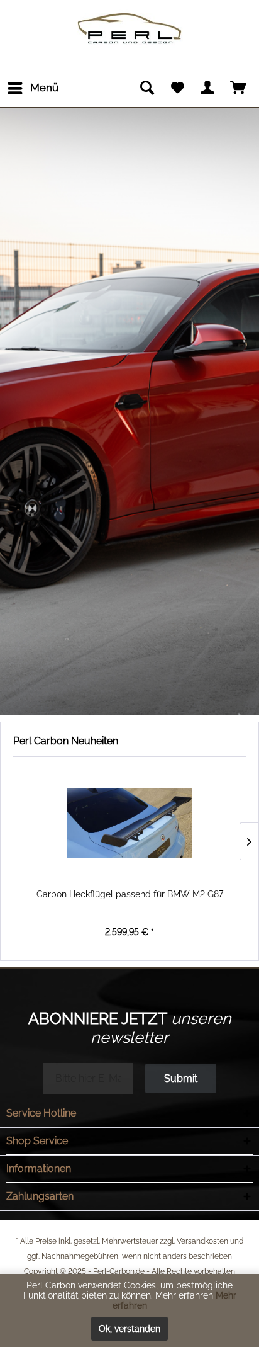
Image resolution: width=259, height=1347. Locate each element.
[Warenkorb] (238, 88)
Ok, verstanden (129, 1329)
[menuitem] (32, 88)
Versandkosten (202, 1241)
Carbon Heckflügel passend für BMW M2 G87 (129, 894)
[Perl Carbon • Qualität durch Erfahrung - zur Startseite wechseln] (129, 17)
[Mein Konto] (208, 88)
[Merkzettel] (177, 88)
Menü (44, 87)
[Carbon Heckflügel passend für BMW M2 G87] (129, 823)
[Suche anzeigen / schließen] (146, 88)
